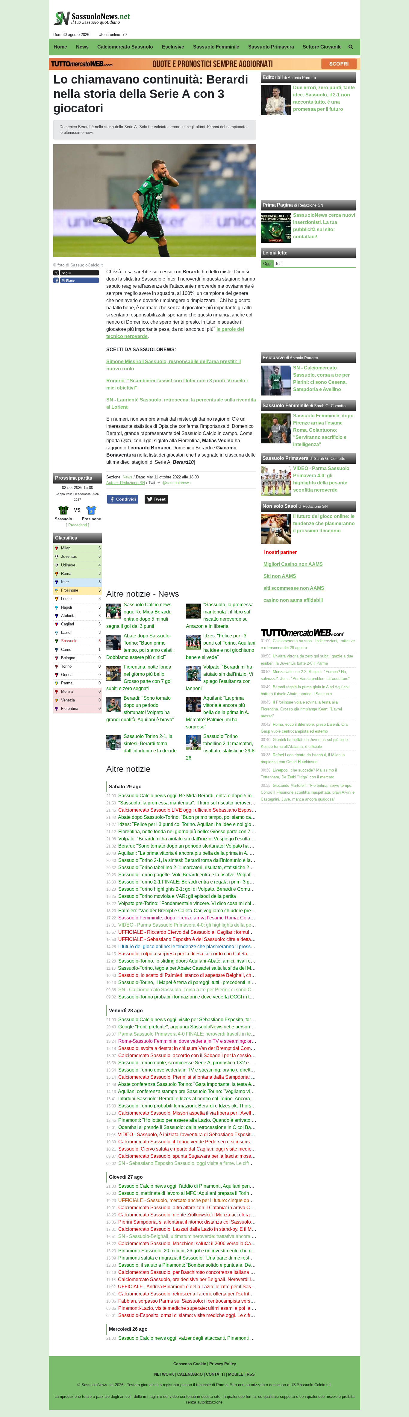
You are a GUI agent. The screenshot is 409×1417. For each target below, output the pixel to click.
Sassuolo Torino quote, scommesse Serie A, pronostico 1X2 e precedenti (195, 1062)
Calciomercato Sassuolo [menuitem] (125, 46)
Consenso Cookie (189, 1364)
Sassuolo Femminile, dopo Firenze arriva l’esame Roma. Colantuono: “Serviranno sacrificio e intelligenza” (230, 917)
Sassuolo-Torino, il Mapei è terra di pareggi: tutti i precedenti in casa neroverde (201, 982)
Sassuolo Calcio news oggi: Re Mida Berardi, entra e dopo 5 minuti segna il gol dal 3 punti (214, 795)
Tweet (159, 499)
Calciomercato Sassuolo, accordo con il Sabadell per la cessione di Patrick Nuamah (207, 1055)
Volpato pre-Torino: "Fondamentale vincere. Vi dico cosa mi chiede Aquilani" (199, 903)
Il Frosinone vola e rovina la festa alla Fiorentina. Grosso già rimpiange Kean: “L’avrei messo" (301, 709)
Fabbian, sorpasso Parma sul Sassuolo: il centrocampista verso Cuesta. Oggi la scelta (209, 1301)
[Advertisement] (308, 310)
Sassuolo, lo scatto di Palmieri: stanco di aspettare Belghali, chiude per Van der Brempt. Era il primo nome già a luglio (242, 975)
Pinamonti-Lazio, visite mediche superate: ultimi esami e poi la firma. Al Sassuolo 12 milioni (215, 1308)
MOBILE (235, 1374)
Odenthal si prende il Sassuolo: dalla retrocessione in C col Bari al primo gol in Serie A (210, 1127)
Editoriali (273, 77)
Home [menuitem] (60, 46)
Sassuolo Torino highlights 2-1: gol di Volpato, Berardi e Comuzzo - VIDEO (197, 889)
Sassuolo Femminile (286, 405)
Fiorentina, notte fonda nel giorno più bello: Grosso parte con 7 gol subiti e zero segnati (210, 831)
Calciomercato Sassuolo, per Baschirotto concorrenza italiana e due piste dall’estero (207, 1272)
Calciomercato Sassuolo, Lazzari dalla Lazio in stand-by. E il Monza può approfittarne (208, 1229)
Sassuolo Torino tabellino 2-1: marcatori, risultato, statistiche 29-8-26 (190, 867)
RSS (251, 1374)
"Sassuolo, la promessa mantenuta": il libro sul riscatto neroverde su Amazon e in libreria (212, 802)
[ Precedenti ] (77, 525)
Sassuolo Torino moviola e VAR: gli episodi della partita (177, 896)
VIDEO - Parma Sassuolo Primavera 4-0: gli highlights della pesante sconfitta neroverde (211, 925)
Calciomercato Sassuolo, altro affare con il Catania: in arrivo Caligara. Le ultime (202, 1207)
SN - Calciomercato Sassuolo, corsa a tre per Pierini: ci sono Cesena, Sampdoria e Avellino (215, 989)
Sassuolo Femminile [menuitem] (216, 46)
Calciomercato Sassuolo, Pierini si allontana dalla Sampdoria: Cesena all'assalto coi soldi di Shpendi (225, 1077)
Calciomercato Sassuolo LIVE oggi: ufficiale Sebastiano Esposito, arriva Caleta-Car (207, 810)
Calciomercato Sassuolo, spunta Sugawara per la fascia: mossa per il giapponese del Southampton (223, 1156)
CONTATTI (215, 1374)
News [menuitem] (82, 46)
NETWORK (164, 1374)
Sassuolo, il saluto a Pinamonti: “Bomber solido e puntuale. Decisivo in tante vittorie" (207, 1265)
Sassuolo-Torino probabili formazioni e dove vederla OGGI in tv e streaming (198, 996)
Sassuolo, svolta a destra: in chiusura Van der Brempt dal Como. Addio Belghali (202, 1048)
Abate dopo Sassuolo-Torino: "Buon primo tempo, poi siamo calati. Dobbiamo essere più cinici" (218, 817)
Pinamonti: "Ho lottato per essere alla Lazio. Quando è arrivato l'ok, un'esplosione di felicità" (215, 1120)
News (127, 477)
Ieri (278, 263)
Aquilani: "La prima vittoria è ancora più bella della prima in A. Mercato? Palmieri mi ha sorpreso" (217, 712)
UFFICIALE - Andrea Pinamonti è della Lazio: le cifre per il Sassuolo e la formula (203, 1286)
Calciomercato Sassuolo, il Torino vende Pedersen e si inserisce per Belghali (200, 1141)
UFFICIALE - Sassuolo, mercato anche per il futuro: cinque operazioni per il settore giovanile (216, 1200)
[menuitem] (350, 47)
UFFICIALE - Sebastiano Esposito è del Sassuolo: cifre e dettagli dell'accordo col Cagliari (213, 939)
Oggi (267, 263)
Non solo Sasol (280, 506)
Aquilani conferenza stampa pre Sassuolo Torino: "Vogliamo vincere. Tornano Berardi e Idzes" (217, 1091)
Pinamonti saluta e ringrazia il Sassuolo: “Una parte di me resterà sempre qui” (200, 1257)
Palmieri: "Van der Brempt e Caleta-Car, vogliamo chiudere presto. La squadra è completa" (214, 910)
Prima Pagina (278, 204)
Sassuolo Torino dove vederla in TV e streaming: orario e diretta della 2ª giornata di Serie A (214, 1069)
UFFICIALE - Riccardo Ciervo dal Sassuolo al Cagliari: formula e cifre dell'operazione (209, 932)
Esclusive (274, 357)
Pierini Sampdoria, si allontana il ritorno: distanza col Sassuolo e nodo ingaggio (202, 1221)
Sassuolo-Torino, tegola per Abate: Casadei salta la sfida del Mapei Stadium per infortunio (213, 968)
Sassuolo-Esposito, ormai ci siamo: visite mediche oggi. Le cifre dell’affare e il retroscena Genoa (220, 1315)
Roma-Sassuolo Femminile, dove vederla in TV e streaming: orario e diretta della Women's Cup (219, 1041)
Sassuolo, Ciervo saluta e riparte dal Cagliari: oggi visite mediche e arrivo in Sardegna (209, 1148)
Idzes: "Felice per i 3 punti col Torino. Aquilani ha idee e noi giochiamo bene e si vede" (209, 824)
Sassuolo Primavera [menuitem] (271, 46)
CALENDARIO (190, 1374)
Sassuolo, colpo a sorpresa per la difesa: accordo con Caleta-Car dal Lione (197, 953)
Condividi (125, 499)
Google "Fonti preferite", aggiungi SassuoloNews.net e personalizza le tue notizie (204, 1026)
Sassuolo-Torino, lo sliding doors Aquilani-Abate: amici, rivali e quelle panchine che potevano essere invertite (233, 960)
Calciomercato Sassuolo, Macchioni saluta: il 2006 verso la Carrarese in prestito (203, 1243)
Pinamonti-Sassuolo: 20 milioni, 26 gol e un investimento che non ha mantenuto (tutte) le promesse (223, 1250)
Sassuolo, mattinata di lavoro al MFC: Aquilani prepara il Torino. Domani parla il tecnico (210, 1193)
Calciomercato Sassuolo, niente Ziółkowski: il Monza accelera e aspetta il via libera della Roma (219, 1214)
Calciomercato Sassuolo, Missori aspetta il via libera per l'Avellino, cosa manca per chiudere (216, 1113)
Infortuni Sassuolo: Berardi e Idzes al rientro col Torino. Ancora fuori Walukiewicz (203, 1098)
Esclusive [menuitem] (173, 46)
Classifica (66, 537)
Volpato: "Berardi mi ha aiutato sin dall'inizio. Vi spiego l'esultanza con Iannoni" (202, 838)
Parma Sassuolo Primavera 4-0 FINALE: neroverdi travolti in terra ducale (195, 1033)
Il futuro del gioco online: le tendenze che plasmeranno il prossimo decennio (198, 946)
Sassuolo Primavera (285, 458)
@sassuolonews (176, 483)
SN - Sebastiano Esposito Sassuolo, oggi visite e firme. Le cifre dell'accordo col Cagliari (211, 1163)
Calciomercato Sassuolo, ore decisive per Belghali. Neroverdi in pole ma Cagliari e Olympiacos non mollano (233, 1279)
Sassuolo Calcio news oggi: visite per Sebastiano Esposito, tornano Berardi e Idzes (206, 1019)
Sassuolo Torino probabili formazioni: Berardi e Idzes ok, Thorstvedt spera (196, 1105)
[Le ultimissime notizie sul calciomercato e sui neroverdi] (91, 18)
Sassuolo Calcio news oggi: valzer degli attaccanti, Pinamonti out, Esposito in (200, 1338)
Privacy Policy (222, 1364)
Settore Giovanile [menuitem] (322, 46)
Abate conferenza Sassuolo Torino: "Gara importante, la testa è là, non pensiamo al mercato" (216, 1084)
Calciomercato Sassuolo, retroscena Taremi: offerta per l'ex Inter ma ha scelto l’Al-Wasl (210, 1293)
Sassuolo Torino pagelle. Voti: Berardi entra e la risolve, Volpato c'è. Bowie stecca (204, 874)
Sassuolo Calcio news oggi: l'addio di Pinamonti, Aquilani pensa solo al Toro (199, 1186)
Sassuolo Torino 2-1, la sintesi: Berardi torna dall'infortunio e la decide (150, 743)
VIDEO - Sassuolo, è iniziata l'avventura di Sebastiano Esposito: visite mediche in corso (211, 1134)
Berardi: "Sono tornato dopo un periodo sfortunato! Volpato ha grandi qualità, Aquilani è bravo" (217, 845)
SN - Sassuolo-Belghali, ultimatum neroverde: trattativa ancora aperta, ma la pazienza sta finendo (221, 1236)
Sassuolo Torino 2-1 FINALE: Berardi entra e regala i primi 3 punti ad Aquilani (200, 881)
